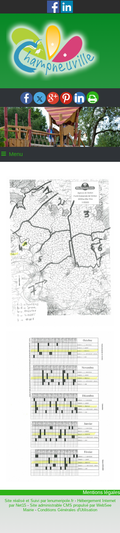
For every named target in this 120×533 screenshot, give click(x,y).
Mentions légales (101, 492)
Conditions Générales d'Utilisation (67, 510)
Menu (16, 154)
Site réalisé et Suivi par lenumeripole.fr (39, 500)
